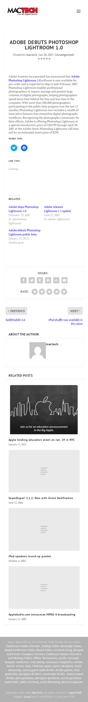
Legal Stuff (74, 692)
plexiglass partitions (47, 678)
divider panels (63, 670)
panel (56, 666)
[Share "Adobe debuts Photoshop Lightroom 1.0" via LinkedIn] (48, 280)
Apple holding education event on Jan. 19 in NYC (42, 440)
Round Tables (44, 650)
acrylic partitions (71, 678)
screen (20, 666)
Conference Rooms (57, 654)
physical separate (72, 682)
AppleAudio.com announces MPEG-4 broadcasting (42, 614)
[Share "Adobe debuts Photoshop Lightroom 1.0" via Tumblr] (40, 280)
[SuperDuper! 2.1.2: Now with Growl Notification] (44, 471)
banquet (10, 662)
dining (40, 662)
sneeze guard (30, 670)
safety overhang (29, 682)
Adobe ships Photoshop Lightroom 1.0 (23, 209)
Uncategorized (64, 55)
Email (27, 697)
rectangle (73, 658)
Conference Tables (17, 646)
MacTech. (37, 692)
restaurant (52, 662)
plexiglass (67, 666)
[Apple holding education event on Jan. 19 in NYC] (44, 408)
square (48, 666)
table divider (46, 670)
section (78, 662)
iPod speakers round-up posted (30, 556)
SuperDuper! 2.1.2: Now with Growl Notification (41, 498)
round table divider (53, 674)
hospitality (66, 662)
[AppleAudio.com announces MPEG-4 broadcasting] (44, 587)
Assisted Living (63, 650)
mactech (31, 55)
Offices (37, 658)
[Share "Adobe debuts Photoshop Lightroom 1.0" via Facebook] (23, 280)
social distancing (50, 682)
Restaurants (50, 658)
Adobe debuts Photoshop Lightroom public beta (25, 232)
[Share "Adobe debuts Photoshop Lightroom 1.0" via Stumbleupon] (56, 280)
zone (28, 666)
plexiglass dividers (30, 674)
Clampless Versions (33, 654)
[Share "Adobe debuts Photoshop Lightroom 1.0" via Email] (64, 280)
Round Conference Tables (20, 650)
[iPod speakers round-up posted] (44, 529)
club (32, 662)
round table (11, 682)
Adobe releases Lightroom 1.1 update (57, 209)
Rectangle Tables (71, 646)
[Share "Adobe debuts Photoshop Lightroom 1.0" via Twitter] (32, 280)
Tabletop (37, 666)
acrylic (63, 658)
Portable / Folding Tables (45, 646)
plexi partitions (25, 678)
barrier (11, 666)
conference (22, 662)
